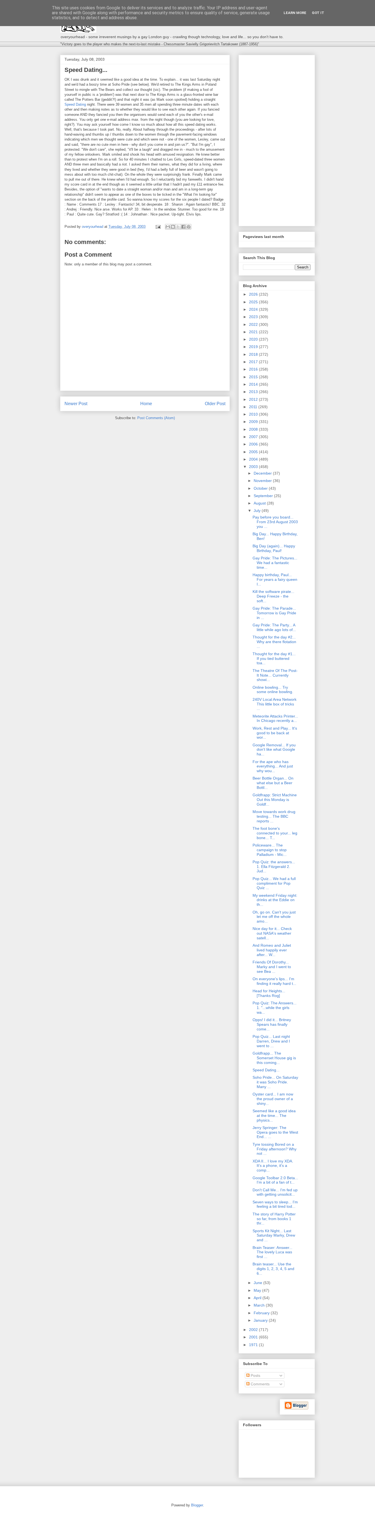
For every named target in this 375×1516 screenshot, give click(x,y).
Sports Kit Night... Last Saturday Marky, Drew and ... (274, 1235)
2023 (254, 317)
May (258, 1290)
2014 (254, 384)
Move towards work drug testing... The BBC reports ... (274, 816)
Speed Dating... (266, 1070)
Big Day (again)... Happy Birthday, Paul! (274, 548)
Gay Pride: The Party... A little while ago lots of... (274, 627)
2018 (254, 354)
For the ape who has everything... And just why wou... (273, 766)
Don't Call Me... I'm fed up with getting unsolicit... (275, 1192)
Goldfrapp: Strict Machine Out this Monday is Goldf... (275, 799)
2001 (254, 1337)
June (258, 1282)
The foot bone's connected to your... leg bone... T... (275, 833)
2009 (254, 421)
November (263, 480)
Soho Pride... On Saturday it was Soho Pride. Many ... (275, 1082)
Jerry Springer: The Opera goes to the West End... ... (275, 1132)
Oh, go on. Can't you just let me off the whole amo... (274, 917)
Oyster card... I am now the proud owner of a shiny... (273, 1099)
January (261, 1320)
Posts (255, 1375)
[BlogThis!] (173, 226)
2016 (254, 369)
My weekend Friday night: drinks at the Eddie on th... (275, 900)
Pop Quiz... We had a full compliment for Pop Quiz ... (274, 883)
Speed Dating (75, 104)
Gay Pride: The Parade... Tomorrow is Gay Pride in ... (274, 613)
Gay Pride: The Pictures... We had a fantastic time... (275, 563)
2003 (254, 466)
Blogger (197, 1505)
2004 (254, 459)
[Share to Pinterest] (188, 226)
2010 (254, 414)
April (258, 1298)
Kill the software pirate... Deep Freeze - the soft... (273, 596)
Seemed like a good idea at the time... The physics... (274, 1115)
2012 (254, 399)
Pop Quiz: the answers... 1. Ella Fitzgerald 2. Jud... (274, 866)
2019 (254, 346)
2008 (254, 429)
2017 (254, 362)
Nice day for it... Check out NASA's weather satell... (272, 933)
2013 (254, 391)
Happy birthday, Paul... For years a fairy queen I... (275, 579)
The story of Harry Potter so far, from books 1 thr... (274, 1219)
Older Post (215, 403)
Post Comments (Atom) (156, 418)
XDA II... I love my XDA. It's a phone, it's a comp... (273, 1166)
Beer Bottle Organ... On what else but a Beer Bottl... (273, 783)
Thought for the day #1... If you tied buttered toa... (274, 658)
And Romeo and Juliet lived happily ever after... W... (272, 950)
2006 (254, 444)
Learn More (295, 13)
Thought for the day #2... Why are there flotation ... (274, 642)
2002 (254, 1329)
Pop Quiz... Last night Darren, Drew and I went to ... (271, 1041)
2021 (254, 332)
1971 (254, 1345)
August (260, 503)
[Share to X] (178, 226)
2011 (253, 407)
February (262, 1313)
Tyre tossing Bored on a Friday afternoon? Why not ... (274, 1149)
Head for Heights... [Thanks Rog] (269, 993)
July (258, 510)
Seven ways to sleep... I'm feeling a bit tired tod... (275, 1204)
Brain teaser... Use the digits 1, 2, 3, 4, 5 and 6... (273, 1269)
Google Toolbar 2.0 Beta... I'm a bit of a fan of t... (275, 1180)
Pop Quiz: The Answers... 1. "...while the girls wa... (274, 1008)
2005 (254, 452)
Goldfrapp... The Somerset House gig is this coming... (274, 1058)
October (261, 488)
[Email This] (167, 226)
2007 (254, 437)
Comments (260, 1384)
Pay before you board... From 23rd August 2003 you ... (275, 522)
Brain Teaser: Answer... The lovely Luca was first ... (272, 1252)
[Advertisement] (276, 139)
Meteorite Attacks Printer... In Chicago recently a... (275, 718)
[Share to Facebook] (183, 226)
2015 (254, 377)
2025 (254, 302)
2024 (254, 309)
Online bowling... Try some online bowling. (273, 689)
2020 (254, 339)
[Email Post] (158, 227)
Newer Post (76, 403)
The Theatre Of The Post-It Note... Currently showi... (275, 675)
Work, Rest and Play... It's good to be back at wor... (275, 733)
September (264, 496)
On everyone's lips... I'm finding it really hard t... (274, 981)
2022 (254, 324)
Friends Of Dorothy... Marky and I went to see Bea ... (272, 967)
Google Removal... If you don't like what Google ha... (274, 749)
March (260, 1305)
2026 (254, 294)
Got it (318, 13)
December (263, 473)
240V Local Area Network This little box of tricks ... (274, 704)
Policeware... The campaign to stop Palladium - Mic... (270, 850)
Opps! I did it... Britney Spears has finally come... (272, 1024)
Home (146, 403)
